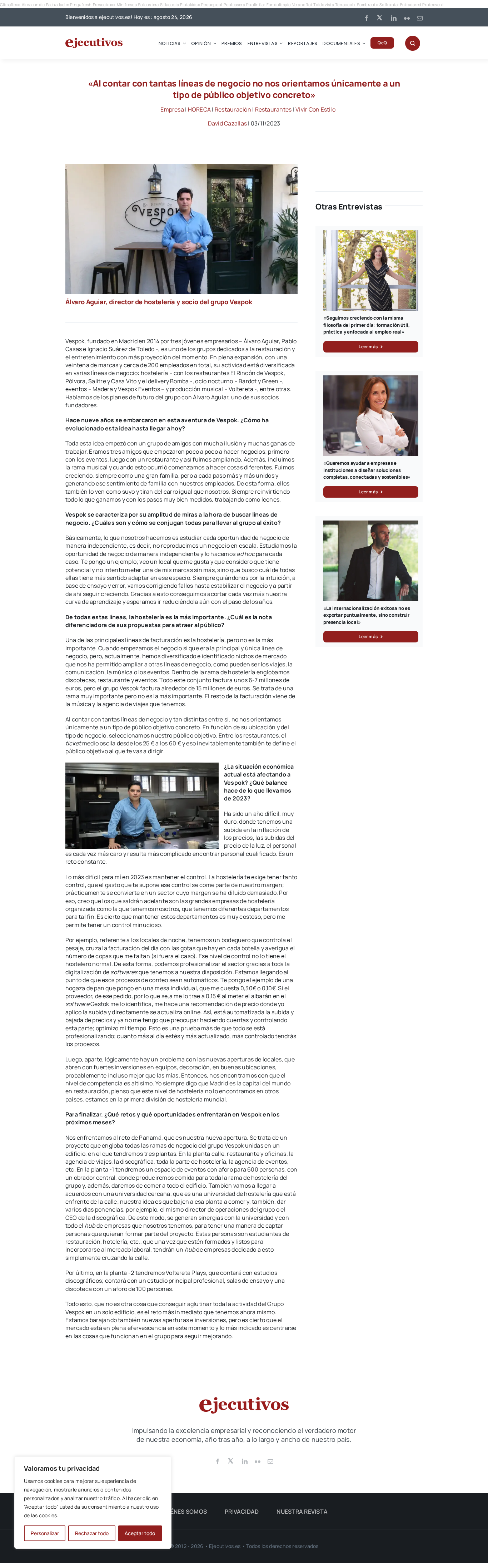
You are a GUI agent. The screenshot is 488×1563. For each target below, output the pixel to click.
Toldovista (323, 4)
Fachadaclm (57, 4)
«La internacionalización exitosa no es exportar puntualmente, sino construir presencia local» (366, 615)
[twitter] (380, 17)
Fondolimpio (279, 4)
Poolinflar (255, 4)
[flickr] (407, 18)
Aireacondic (33, 4)
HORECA (199, 109)
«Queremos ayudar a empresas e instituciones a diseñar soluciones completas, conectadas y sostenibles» (366, 470)
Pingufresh (80, 4)
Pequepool (211, 4)
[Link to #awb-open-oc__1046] (412, 43)
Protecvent (432, 4)
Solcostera (148, 4)
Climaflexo (10, 4)
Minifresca (127, 4)
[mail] (420, 18)
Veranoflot (302, 4)
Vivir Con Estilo (315, 109)
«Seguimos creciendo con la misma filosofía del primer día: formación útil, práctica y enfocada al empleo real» (366, 325)
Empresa (172, 109)
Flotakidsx (190, 4)
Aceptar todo (140, 1533)
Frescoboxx (104, 4)
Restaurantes (273, 109)
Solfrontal (389, 4)
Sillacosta (169, 4)
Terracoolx (345, 4)
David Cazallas (227, 123)
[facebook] (366, 18)
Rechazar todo (92, 1533)
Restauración (233, 109)
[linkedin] (394, 18)
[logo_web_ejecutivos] (94, 41)
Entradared (410, 4)
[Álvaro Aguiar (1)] (181, 167)
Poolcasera (234, 4)
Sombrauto (367, 4)
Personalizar (45, 1533)
